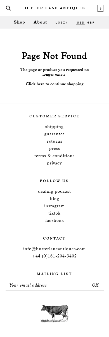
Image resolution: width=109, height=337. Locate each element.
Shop (19, 22)
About (40, 22)
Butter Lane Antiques (54, 8)
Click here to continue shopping (55, 84)
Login (61, 22)
